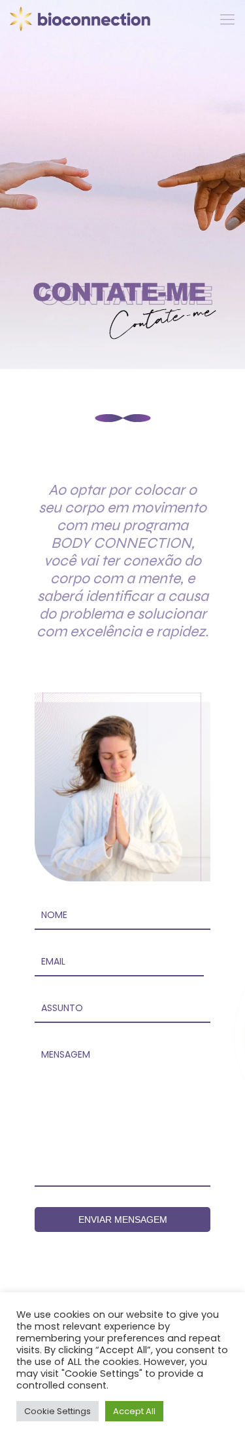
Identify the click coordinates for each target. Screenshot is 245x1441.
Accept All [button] (134, 1411)
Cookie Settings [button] (57, 1411)
